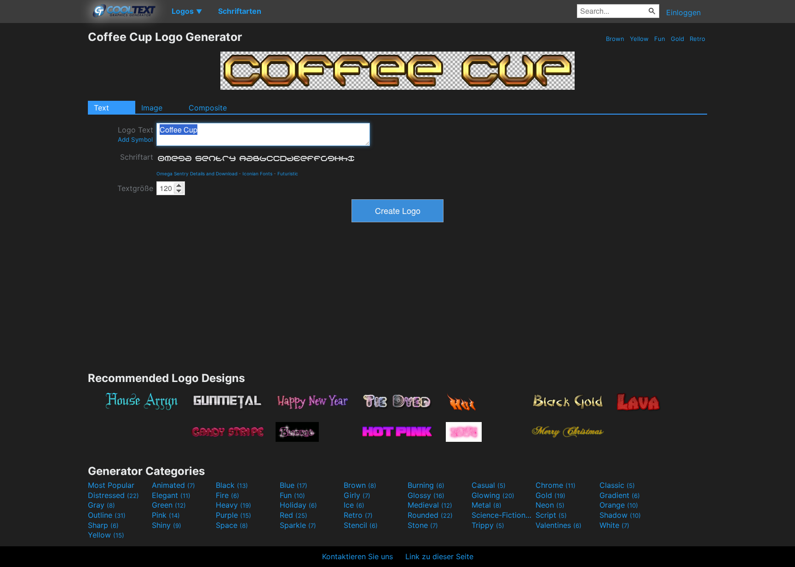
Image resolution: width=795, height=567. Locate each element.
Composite (208, 107)
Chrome (556, 485)
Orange (618, 504)
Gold (677, 38)
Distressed (113, 495)
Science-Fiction (502, 515)
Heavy (233, 504)
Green (169, 504)
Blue (293, 485)
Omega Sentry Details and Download (196, 173)
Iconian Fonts (257, 173)
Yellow (639, 38)
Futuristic (287, 173)
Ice (354, 504)
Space (232, 525)
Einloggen (683, 12)
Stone (423, 525)
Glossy (426, 495)
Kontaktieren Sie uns (357, 556)
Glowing (493, 495)
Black (232, 485)
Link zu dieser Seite (439, 556)
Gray (101, 504)
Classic (617, 485)
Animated (173, 485)
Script (551, 515)
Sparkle (298, 525)
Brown (615, 38)
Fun (659, 38)
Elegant (171, 495)
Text (101, 107)
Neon (550, 504)
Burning (426, 485)
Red (293, 515)
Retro (697, 38)
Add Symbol (135, 139)
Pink (166, 515)
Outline (107, 515)
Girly (357, 495)
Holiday (298, 504)
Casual (489, 485)
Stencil (361, 525)
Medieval (430, 504)
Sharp (103, 525)
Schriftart (136, 157)
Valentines (559, 525)
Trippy (488, 525)
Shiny (166, 525)
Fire (227, 495)
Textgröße (135, 188)
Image (151, 107)
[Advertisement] (44, 168)
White (614, 525)
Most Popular (111, 485)
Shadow (620, 515)
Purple (233, 515)
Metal (486, 504)
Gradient (619, 495)
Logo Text (135, 134)
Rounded (430, 515)
